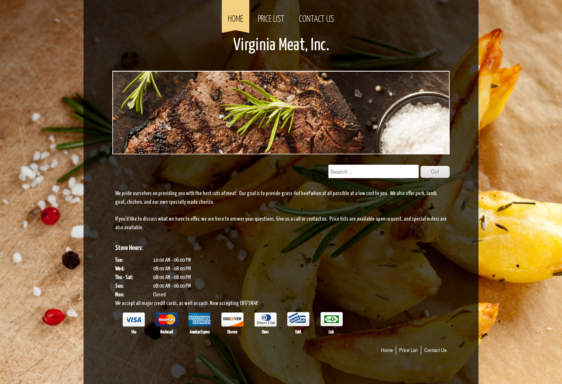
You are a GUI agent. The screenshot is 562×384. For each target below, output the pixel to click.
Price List (271, 19)
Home (235, 19)
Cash (331, 332)
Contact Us (316, 19)
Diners (265, 332)
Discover (232, 332)
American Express (200, 332)
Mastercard (166, 332)
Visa (133, 332)
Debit (298, 332)
